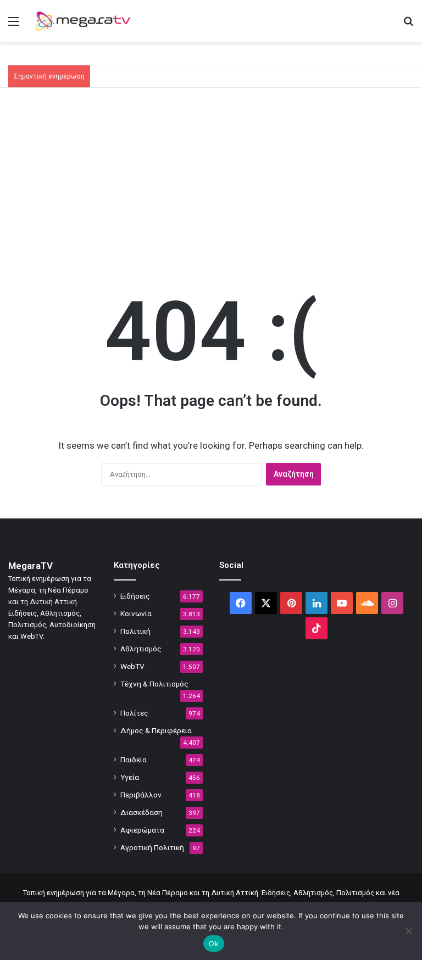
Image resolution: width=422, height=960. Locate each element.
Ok (214, 943)
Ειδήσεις (135, 595)
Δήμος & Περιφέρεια (156, 730)
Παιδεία (133, 759)
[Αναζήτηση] (408, 25)
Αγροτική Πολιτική (152, 847)
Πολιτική (135, 631)
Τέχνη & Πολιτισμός (154, 683)
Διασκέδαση (141, 812)
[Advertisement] (211, 181)
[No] (408, 930)
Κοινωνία (136, 613)
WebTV (132, 666)
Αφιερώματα (142, 829)
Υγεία (129, 777)
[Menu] (13, 25)
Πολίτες (134, 712)
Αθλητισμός (141, 648)
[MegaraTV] (86, 21)
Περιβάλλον (141, 794)
